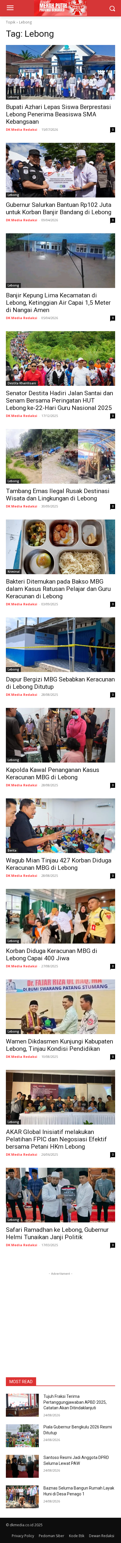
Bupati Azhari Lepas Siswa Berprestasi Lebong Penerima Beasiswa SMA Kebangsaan (58, 114)
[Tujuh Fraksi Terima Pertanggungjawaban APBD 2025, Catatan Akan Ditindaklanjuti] (22, 1405)
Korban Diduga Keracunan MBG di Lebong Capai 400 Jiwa (51, 954)
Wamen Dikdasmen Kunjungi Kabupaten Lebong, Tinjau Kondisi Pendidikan (59, 1045)
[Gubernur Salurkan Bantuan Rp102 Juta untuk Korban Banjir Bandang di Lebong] (60, 170)
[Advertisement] (60, 1313)
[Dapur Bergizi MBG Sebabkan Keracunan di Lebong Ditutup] (60, 644)
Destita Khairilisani (22, 383)
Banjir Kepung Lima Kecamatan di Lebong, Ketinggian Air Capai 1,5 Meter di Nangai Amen (58, 303)
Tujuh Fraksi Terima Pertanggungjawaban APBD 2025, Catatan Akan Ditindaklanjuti (75, 1402)
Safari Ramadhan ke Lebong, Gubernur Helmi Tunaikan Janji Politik (57, 1233)
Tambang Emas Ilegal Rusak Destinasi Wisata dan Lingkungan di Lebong (58, 494)
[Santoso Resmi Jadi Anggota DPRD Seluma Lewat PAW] (22, 1466)
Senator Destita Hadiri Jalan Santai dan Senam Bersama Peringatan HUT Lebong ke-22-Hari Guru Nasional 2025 (59, 400)
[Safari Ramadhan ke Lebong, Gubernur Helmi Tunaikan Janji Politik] (60, 1195)
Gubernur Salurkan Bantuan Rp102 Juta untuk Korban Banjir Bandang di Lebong (58, 208)
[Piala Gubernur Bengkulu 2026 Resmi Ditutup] (22, 1435)
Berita (12, 850)
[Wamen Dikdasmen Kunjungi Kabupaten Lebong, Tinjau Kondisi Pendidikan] (60, 1006)
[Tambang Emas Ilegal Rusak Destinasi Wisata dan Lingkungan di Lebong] (60, 456)
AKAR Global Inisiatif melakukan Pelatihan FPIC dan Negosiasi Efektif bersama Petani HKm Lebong (56, 1139)
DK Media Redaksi (21, 129)
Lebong (13, 97)
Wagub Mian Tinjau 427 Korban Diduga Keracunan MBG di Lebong (58, 864)
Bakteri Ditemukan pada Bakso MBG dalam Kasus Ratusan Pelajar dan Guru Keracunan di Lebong (58, 589)
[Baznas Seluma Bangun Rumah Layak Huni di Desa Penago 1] (22, 1496)
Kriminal (14, 571)
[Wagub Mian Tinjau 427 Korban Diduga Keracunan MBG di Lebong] (60, 825)
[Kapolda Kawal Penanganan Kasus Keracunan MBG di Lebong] (60, 735)
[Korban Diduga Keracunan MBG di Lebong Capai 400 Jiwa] (60, 916)
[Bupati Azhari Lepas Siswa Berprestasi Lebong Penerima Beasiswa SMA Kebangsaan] (60, 72)
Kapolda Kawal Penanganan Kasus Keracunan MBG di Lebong (52, 773)
